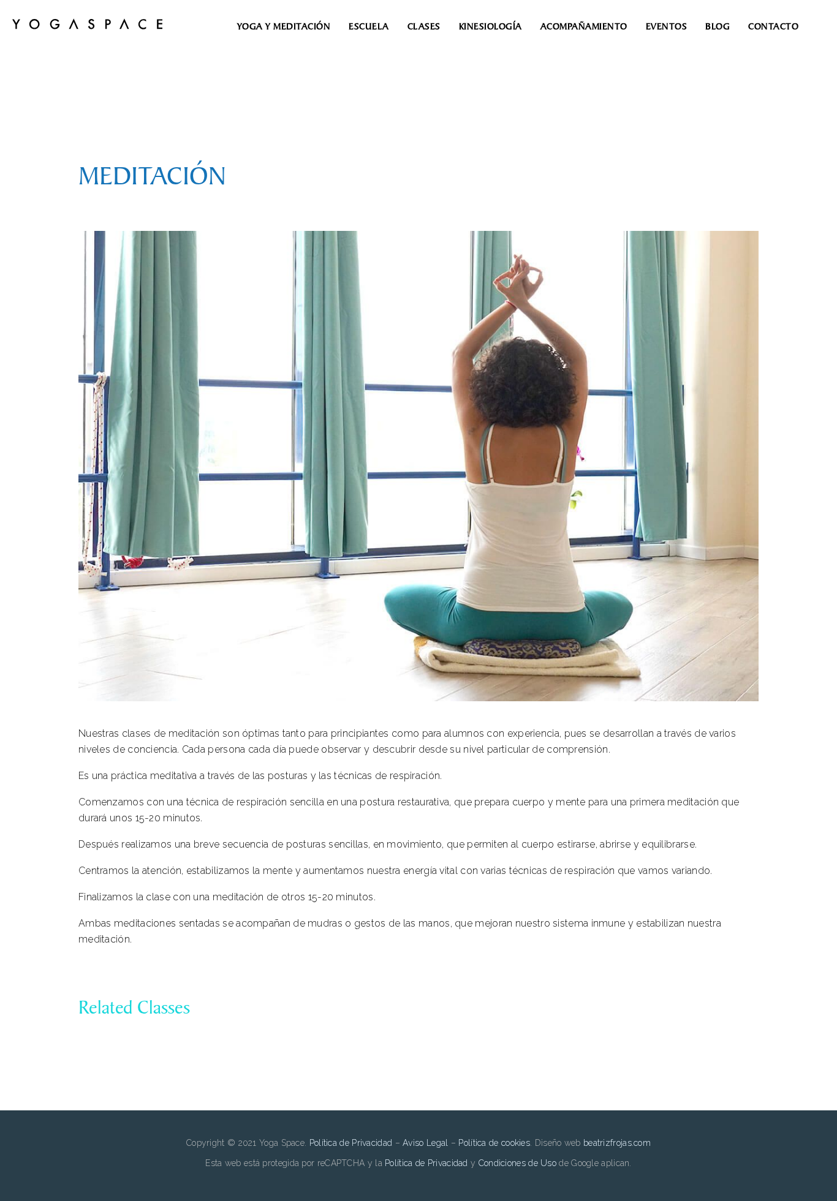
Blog (717, 26)
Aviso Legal (425, 1143)
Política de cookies (494, 1143)
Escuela (369, 26)
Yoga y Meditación (284, 26)
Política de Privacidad (352, 1143)
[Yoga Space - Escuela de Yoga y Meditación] (87, 26)
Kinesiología (490, 26)
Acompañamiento (583, 26)
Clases (424, 26)
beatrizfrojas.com (617, 1143)
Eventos (666, 26)
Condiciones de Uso (517, 1163)
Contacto (773, 26)
